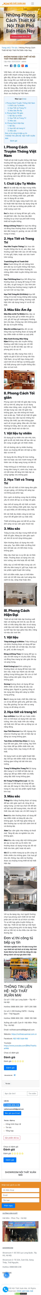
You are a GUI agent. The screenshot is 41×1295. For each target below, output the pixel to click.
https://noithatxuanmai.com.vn (24, 1034)
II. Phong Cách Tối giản (14, 113)
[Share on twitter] (19, 65)
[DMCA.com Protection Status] (20, 1293)
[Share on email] (26, 65)
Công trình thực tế (13, 1124)
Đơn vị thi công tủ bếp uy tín (16, 133)
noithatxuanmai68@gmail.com (14, 1109)
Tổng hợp (10, 1131)
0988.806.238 (12, 1105)
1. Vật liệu (11, 126)
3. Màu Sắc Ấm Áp (15, 110)
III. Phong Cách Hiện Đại (14, 123)
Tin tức (14, 47)
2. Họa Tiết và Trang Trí (17, 108)
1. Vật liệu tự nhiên (15, 116)
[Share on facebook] (11, 65)
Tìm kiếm (32, 1093)
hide (24, 99)
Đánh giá (13, 141)
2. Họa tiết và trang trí (16, 128)
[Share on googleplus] (22, 65)
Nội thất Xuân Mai (20, 1038)
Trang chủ (6, 47)
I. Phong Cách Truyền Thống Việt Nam (20, 103)
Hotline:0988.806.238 (20, 37)
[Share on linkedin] (15, 65)
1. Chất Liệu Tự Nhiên (16, 105)
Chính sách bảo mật (25, 1291)
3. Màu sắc (12, 121)
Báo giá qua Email (12, 1113)
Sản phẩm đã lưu (12, 1138)
